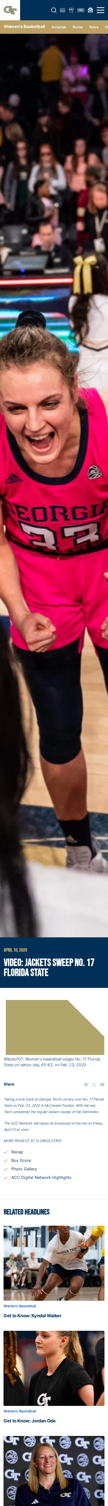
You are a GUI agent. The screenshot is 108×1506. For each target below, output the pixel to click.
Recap (17, 1151)
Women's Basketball (24, 26)
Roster (78, 27)
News (93, 27)
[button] (54, 10)
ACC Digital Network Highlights (41, 1177)
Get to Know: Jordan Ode (30, 1420)
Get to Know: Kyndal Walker (33, 1315)
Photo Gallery (24, 1168)
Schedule (58, 27)
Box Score (21, 1160)
